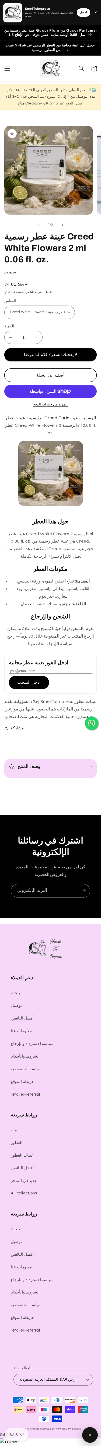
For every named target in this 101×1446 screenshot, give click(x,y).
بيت (14, 1130)
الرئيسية (36, 418)
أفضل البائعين (22, 1018)
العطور (16, 1143)
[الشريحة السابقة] (38, 225)
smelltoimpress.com (42, 1429)
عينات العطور (22, 1155)
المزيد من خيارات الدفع (50, 404)
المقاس (10, 301)
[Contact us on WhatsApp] (91, 723)
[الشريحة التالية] (63, 225)
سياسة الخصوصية (26, 1069)
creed (10, 273)
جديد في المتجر (24, 1181)
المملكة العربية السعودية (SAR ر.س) (47, 1379)
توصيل (16, 1006)
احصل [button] (83, 12)
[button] (7, 68)
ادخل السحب (28, 682)
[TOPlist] (9, 1442)
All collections (24, 1193)
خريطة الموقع (22, 1082)
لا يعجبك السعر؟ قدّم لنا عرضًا (50, 355)
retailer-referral (25, 1094)
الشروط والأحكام (25, 1056)
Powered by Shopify (68, 1429)
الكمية (9, 326)
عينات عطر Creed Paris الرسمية (50, 418)
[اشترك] (84, 890)
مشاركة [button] (17, 728)
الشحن (29, 291)
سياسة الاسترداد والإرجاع (32, 1044)
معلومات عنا (21, 1031)
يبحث (15, 993)
